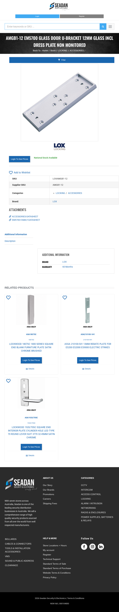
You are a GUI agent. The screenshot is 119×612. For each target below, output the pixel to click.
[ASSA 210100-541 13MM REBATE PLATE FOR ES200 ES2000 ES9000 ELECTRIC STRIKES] (87, 311)
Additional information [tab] (16, 234)
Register (81, 16)
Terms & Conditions (75, 598)
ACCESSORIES (75, 193)
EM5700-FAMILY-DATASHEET (26, 220)
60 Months (67, 267)
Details (31, 369)
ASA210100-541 (88, 334)
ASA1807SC (31, 334)
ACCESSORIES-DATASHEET (25, 216)
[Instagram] (92, 547)
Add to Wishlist (22, 172)
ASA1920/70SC (31, 418)
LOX (55, 201)
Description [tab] (10, 241)
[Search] (103, 26)
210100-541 (87, 340)
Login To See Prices (19, 159)
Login (37, 16)
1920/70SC (31, 423)
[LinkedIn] (101, 547)
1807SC (31, 340)
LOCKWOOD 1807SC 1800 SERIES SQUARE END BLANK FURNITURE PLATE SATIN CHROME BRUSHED (31, 347)
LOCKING (60, 193)
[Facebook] (84, 547)
